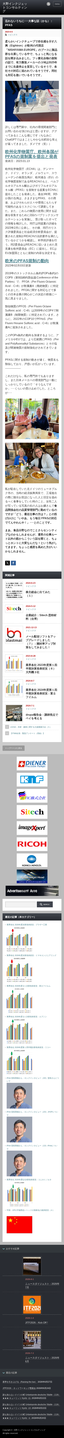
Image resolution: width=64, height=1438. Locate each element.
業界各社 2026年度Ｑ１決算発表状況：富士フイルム (29, 986)
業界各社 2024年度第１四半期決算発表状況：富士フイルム (41, 693)
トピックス (12, 35)
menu (57, 4)
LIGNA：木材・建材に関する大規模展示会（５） (31, 727)
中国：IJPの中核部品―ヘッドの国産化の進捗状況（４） (30, 1210)
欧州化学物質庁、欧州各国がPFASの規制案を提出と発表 (32, 154)
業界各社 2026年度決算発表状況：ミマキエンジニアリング (31, 955)
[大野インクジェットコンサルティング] (15, 7)
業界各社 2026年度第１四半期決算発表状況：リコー (29, 1047)
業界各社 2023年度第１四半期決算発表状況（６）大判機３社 (41, 668)
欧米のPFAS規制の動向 (27, 260)
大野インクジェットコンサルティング (29, 1430)
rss (48, 4)
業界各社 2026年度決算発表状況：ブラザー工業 (27, 925)
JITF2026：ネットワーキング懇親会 (19, 1388)
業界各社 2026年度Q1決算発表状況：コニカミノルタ (29, 1180)
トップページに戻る (13, 748)
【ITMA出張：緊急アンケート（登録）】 (27, 733)
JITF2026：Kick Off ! (36, 1322)
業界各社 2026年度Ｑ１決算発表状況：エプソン (27, 1017)
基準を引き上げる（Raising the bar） (20, 1382)
